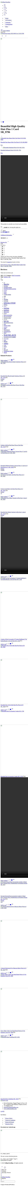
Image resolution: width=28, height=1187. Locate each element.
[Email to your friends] (8, 232)
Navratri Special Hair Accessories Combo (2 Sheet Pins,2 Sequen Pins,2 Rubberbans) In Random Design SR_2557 (14, 897)
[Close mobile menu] (1, 1175)
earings (5, 306)
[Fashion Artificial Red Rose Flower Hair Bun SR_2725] (14, 414)
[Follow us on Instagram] (3, 1111)
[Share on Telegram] (6, 232)
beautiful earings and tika (10, 289)
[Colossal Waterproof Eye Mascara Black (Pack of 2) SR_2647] (14, 937)
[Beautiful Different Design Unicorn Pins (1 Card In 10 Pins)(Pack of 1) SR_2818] (14, 458)
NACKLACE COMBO (10, 337)
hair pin (6, 321)
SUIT (5, 346)
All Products (8, 20)
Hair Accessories (16, 275)
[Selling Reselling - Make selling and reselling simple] (5, 2)
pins (9, 277)
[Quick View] (13, 360)
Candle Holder (7, 294)
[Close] (1, 278)
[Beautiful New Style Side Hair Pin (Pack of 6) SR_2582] (14, 674)
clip (4, 297)
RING (5, 341)
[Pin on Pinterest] (3, 232)
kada (5, 324)
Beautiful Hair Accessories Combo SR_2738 (12, 776)
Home (6, 18)
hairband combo (7, 318)
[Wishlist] (2, 122)
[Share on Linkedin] (4, 232)
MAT (5, 333)
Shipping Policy (9, 1124)
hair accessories (7, 316)
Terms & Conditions (10, 1120)
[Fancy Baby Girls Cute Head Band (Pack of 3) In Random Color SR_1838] (14, 1002)
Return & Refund (9, 1122)
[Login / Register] (5, 5)
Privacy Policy (8, 1118)
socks (5, 345)
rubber (6, 343)
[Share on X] (1, 232)
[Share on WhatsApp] (7, 232)
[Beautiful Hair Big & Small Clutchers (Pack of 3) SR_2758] (14, 368)
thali (5, 348)
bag (4, 282)
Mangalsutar (7, 330)
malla (5, 328)
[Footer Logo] (4, 1100)
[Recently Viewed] (5, 1168)
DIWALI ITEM (9, 303)
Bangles (6, 284)
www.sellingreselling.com (10, 1108)
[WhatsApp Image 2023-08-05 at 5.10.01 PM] (12, 33)
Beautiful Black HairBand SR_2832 (10, 1099)
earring (6, 308)
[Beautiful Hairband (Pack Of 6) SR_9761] (2, 147)
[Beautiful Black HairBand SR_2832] (14, 1067)
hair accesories (8, 315)
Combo (2, 379)
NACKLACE (10, 335)
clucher (6, 299)
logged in (9, 262)
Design (2, 468)
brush (5, 293)
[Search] (4, 15)
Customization (8, 24)
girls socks (6, 312)
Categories (7, 22)
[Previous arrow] (2, 37)
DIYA (5, 305)
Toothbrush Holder (8, 351)
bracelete (5, 290)
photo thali (6, 338)
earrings (6, 310)
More (6, 26)
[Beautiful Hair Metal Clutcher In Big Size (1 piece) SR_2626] (14, 504)
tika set (6, 349)
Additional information (6, 235)
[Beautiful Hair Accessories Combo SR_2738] (14, 743)
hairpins (6, 277)
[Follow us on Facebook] (2, 1111)
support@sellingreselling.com (11, 1107)
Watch (5, 352)
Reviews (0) (4, 242)
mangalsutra (7, 331)
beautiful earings (8, 287)
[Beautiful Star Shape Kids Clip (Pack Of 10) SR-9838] (2, 136)
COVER (6, 301)
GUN (5, 313)
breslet (5, 291)
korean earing (7, 325)
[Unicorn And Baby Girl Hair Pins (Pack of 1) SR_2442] (14, 481)
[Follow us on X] (1, 1111)
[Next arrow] (5, 37)
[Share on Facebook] (2, 232)
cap (5, 296)
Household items (8, 322)
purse (5, 340)
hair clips (5, 319)
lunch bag (5, 327)
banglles (6, 286)
